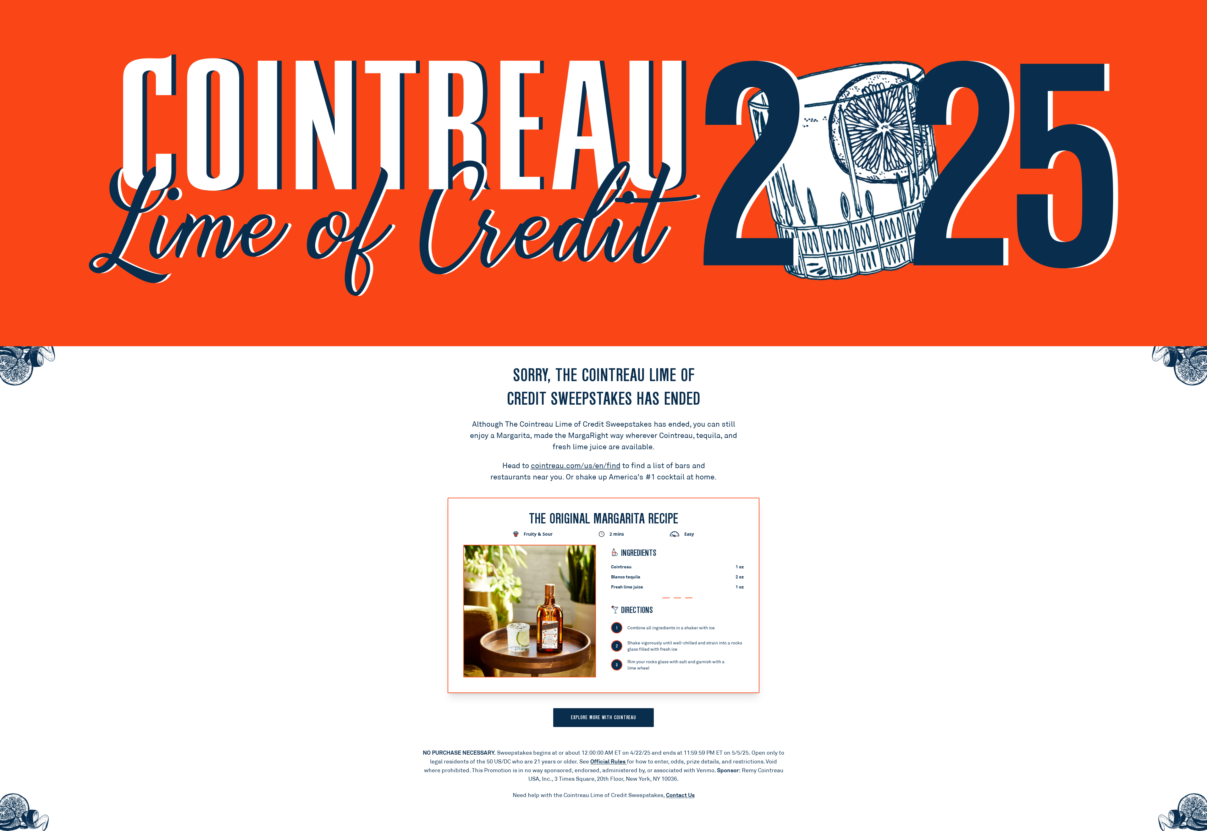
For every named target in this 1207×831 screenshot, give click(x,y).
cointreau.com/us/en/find (575, 465)
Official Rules (608, 761)
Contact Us (680, 795)
